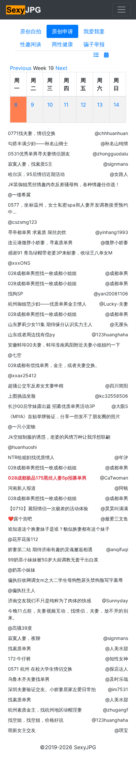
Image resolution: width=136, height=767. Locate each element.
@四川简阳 (116, 385)
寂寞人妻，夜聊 (24, 638)
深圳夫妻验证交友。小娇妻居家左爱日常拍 (52, 689)
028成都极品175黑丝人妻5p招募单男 (47, 478)
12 (83, 104)
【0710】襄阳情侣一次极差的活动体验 (48, 508)
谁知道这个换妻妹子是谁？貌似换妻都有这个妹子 (59, 529)
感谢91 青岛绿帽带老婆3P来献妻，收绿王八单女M (60, 252)
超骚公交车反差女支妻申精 (35, 385)
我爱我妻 (94, 31)
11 (66, 104)
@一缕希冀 (19, 194)
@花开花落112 (23, 539)
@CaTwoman (114, 478)
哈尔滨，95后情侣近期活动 (36, 174)
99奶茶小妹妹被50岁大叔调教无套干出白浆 (53, 559)
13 (100, 104)
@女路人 (119, 174)
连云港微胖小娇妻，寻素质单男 (40, 242)
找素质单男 (19, 648)
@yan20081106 (111, 293)
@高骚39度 (20, 628)
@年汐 (121, 457)
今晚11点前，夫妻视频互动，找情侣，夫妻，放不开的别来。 (68, 614)
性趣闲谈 (30, 44)
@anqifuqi (117, 549)
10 (50, 104)
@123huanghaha (110, 334)
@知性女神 (116, 658)
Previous (20, 68)
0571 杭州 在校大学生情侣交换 (40, 669)
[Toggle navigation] (121, 9)
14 (116, 104)
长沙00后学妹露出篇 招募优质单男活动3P (51, 406)
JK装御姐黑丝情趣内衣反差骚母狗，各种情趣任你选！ (64, 184)
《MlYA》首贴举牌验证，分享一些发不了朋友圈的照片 (64, 416)
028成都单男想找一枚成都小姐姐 (42, 273)
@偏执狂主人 (21, 590)
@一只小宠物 (21, 426)
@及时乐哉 (116, 679)
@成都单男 (116, 273)
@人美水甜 (116, 648)
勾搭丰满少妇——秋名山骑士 (38, 143)
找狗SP (15, 293)
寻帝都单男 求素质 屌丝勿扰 (37, 232)
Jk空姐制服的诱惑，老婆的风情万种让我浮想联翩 (59, 437)
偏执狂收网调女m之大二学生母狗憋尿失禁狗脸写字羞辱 (65, 580)
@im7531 (118, 689)
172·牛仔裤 (19, 658)
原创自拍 (30, 31)
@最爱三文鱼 (114, 518)
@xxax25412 (22, 375)
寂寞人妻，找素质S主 (30, 164)
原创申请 (62, 31)
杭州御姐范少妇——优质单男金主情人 (47, 304)
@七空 (14, 355)
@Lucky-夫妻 (113, 304)
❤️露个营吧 (20, 518)
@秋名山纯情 (114, 143)
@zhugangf (115, 710)
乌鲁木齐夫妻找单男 (29, 679)
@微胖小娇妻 (114, 242)
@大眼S (120, 406)
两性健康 (62, 44)
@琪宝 (121, 730)
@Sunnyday (115, 600)
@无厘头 (119, 324)
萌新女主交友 (22, 730)
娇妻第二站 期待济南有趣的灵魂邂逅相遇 (50, 549)
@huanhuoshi (22, 447)
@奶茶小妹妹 (21, 570)
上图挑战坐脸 (22, 396)
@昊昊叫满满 (114, 508)
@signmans (115, 164)
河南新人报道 (22, 488)
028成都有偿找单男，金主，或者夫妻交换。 (54, 365)
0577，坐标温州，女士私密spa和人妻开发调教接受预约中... (68, 208)
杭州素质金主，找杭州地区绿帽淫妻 (45, 710)
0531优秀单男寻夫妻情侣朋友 (39, 153)
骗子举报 (94, 44)
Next (61, 68)
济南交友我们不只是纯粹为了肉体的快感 (49, 600)
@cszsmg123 (22, 222)
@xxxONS (19, 263)
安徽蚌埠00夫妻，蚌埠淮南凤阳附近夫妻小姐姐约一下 (64, 345)
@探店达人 (116, 669)
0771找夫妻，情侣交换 (31, 133)
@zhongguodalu (110, 153)
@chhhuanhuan (111, 133)
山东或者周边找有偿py (31, 334)
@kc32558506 (111, 396)
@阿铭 (121, 488)
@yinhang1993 (111, 232)
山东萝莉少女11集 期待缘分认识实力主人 (50, 324)
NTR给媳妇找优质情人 (31, 457)
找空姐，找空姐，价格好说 (35, 720)
